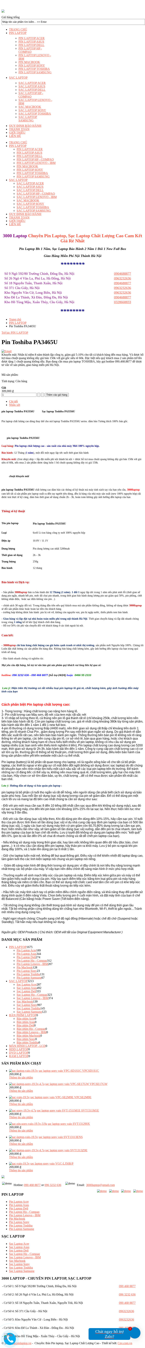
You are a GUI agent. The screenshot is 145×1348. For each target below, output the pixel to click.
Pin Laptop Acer (26, 950)
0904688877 (122, 297)
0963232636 (122, 292)
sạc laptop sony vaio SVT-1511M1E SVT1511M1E (68, 1110)
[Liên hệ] (9, 1338)
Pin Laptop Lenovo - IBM (32, 964)
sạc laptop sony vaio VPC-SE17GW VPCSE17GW (76, 1084)
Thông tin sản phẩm (21, 1077)
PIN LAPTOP (17, 322)
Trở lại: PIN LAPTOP (15, 332)
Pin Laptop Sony (27, 970)
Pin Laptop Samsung (29, 977)
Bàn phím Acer (26, 1018)
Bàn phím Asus (26, 1022)
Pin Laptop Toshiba (28, 974)
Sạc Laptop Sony (27, 1005)
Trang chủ (15, 319)
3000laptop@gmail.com (100, 1185)
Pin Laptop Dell (26, 957)
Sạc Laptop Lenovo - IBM (32, 998)
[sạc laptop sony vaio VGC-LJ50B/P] (19, 1163)
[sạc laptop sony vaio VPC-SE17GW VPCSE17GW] (27, 1084)
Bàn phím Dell (25, 1025)
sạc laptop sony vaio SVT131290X (69, 1123)
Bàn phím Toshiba (28, 1042)
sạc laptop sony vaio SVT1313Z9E (66, 1150)
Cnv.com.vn (125, 1343)
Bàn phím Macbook (28, 1035)
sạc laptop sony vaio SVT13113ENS (61, 1137)
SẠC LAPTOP (18, 981)
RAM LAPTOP (19, 1056)
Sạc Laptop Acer (27, 984)
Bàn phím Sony (26, 1039)
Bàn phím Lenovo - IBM (31, 1032)
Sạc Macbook (25, 1001)
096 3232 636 (53, 1185)
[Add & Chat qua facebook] (102, 1191)
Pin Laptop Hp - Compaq (32, 960)
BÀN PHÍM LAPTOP (22, 1015)
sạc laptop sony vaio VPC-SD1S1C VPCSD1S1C (69, 1070)
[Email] (7, 351)
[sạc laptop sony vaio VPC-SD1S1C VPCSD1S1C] (23, 1070)
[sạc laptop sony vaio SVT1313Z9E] (27, 1150)
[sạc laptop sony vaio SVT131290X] (28, 1123)
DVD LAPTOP (18, 1052)
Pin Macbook (25, 967)
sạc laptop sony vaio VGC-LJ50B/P (51, 1163)
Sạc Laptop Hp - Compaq (32, 994)
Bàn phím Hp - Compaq (31, 1028)
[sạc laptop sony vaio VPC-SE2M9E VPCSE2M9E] (19, 1097)
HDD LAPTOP (18, 1049)
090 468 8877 (32, 1185)
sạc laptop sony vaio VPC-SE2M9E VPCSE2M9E (60, 1097)
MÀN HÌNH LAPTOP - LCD (27, 1045)
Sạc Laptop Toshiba (28, 1008)
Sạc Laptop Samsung (29, 1011)
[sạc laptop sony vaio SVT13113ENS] (23, 1137)
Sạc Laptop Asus (27, 987)
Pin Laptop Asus (26, 953)
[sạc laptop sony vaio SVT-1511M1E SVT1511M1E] (22, 1110)
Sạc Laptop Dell (26, 991)
